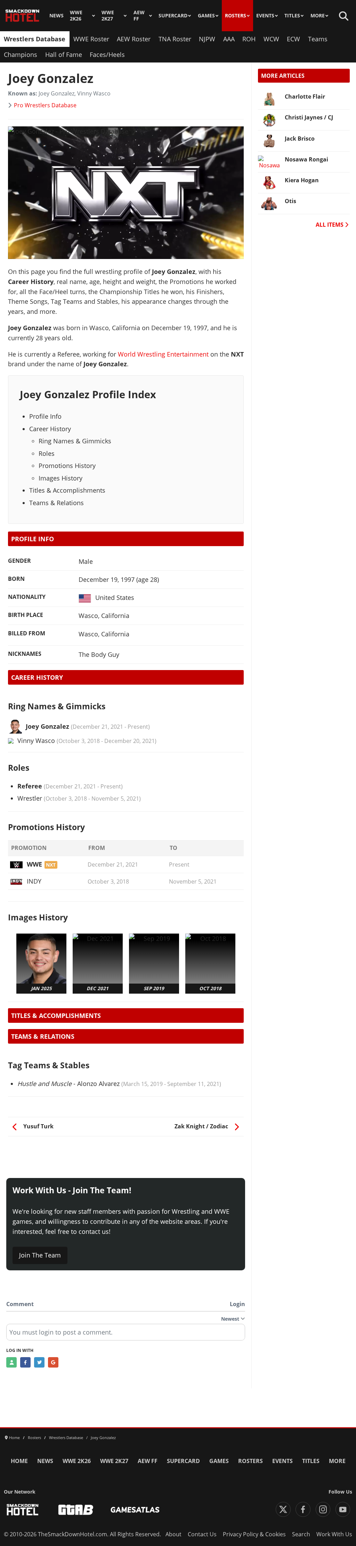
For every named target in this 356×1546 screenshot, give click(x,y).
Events (265, 15)
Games (206, 15)
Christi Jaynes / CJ (309, 117)
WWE (34, 864)
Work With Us (334, 1534)
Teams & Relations (56, 503)
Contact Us (202, 1534)
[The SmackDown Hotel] (22, 15)
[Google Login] (53, 1362)
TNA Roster (175, 39)
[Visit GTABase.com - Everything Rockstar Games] (76, 1510)
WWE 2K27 (108, 15)
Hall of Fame (63, 54)
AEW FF (139, 15)
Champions (20, 54)
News (56, 15)
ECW (293, 39)
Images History (60, 478)
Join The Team (40, 1255)
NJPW (207, 39)
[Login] (11, 1362)
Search (301, 1534)
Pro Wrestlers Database (45, 105)
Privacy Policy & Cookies (254, 1534)
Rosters (235, 15)
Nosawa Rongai (306, 159)
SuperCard (173, 15)
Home (19, 1461)
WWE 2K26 (76, 15)
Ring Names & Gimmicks (75, 441)
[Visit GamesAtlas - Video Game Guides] (135, 1510)
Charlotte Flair (305, 96)
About (173, 1534)
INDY (34, 881)
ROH (249, 39)
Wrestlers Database (34, 39)
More (317, 15)
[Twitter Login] (39, 1362)
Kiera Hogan (302, 180)
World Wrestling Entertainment (163, 354)
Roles (47, 453)
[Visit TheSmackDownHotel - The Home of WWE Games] (22, 1510)
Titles (292, 15)
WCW (271, 39)
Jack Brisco (300, 138)
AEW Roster (134, 39)
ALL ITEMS (330, 224)
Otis (290, 201)
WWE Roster (91, 39)
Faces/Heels (107, 54)
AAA (229, 39)
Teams (317, 39)
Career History (50, 429)
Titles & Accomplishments (67, 490)
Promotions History (67, 465)
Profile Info (45, 416)
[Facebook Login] (25, 1362)
